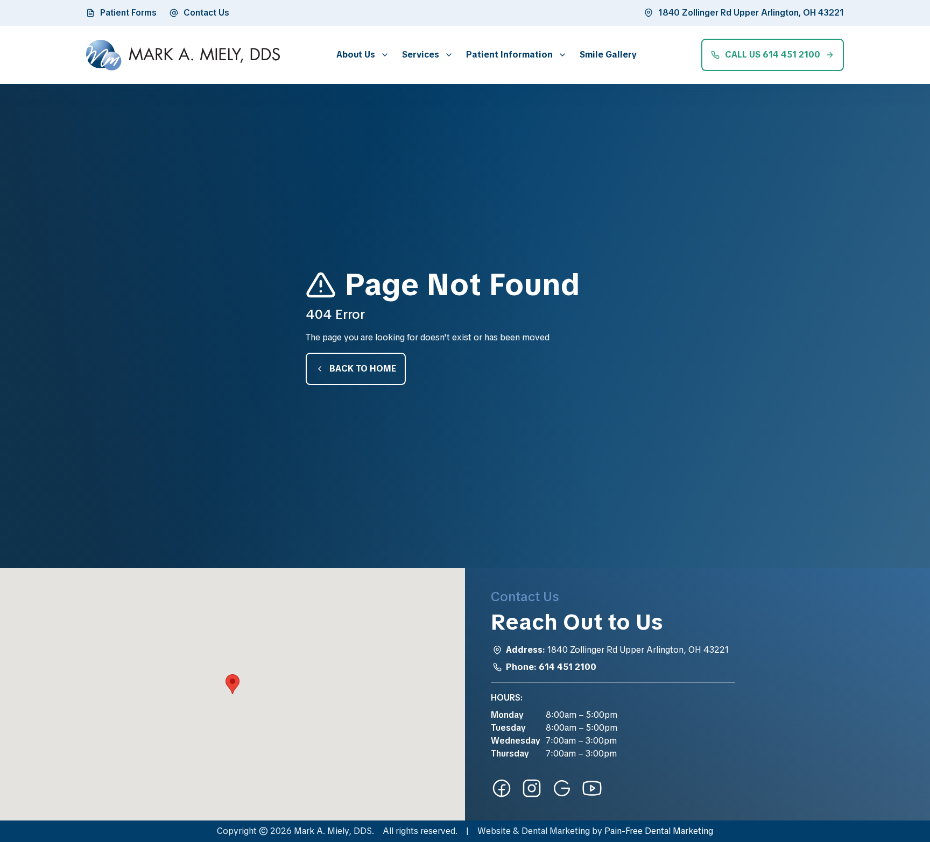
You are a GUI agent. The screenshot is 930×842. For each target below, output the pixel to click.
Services (420, 54)
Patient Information (509, 54)
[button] (360, 54)
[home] (183, 55)
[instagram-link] (531, 788)
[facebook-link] (501, 788)
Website (494, 831)
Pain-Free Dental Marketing (658, 831)
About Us (355, 54)
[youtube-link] (592, 788)
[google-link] (562, 788)
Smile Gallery (608, 54)
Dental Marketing (556, 831)
